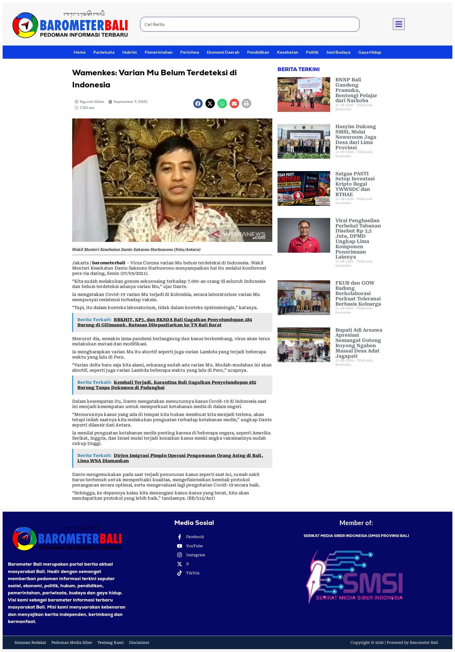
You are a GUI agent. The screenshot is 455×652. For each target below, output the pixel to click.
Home (80, 51)
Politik (312, 51)
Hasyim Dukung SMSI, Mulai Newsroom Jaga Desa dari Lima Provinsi (355, 137)
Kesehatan (287, 51)
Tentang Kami (110, 642)
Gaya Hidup (369, 51)
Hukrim (129, 51)
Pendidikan (258, 51)
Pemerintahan (158, 51)
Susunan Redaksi (30, 642)
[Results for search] (250, 35)
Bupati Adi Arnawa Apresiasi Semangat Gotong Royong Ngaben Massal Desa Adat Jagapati (358, 343)
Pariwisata (104, 51)
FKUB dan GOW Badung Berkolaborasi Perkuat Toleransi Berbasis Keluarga (358, 293)
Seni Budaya (338, 51)
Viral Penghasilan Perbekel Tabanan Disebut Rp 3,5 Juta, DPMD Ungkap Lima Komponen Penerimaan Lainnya (358, 239)
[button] (399, 24)
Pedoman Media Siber (71, 642)
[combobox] (250, 24)
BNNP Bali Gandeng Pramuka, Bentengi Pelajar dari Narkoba (356, 90)
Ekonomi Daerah (223, 51)
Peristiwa (189, 51)
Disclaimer (139, 642)
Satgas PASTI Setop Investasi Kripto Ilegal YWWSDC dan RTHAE (355, 184)
